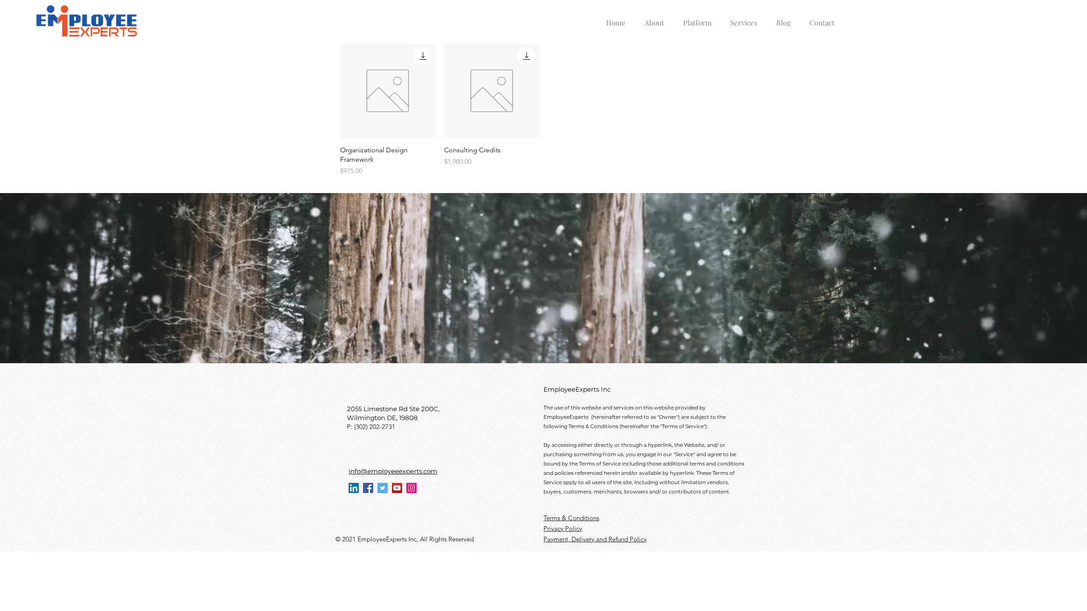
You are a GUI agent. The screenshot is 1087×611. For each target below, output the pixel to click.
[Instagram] (411, 488)
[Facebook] (368, 488)
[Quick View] (388, 91)
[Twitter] (382, 488)
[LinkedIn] (354, 488)
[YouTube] (397, 488)
